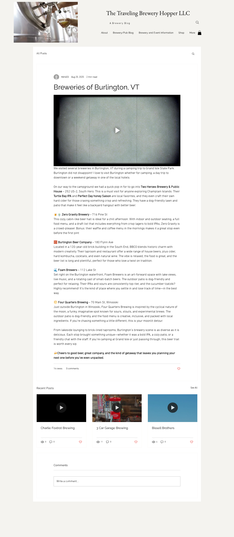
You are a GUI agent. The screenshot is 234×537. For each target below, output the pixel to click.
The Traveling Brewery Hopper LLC (148, 13)
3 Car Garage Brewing (112, 428)
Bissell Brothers (163, 428)
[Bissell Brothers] (172, 408)
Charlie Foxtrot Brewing (58, 428)
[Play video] (117, 130)
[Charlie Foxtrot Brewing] (61, 408)
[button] (193, 53)
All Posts (41, 53)
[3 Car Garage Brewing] (117, 408)
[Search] (197, 22)
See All (194, 387)
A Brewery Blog (120, 23)
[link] (199, 32)
